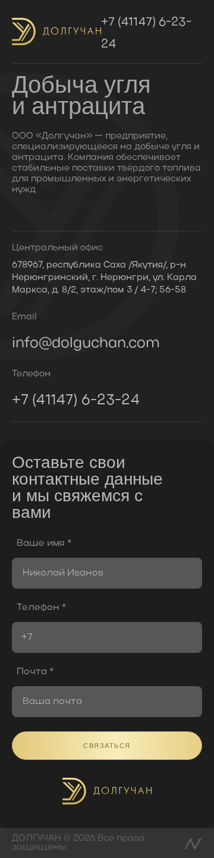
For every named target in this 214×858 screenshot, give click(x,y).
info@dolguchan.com (86, 343)
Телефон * (41, 607)
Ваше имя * (44, 543)
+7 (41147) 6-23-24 (146, 34)
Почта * (35, 672)
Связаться (107, 745)
